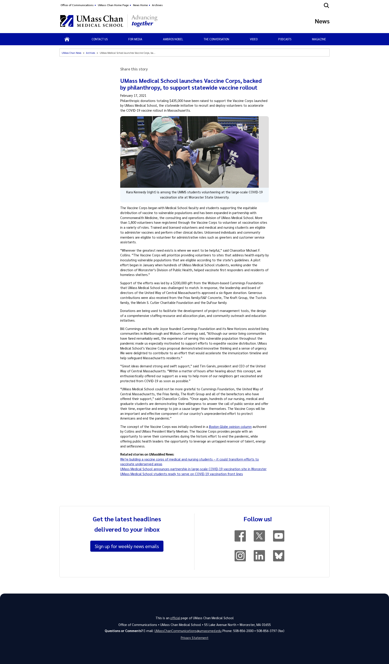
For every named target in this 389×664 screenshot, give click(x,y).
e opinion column (230, 427)
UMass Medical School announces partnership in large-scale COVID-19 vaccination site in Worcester (193, 469)
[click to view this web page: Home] (67, 39)
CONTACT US (100, 39)
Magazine (319, 39)
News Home (140, 5)
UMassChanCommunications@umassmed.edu (188, 631)
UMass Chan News (71, 52)
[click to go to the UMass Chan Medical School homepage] (91, 20)
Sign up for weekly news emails (127, 546)
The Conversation (216, 39)
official (175, 618)
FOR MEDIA (135, 39)
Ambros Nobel (173, 39)
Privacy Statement (194, 638)
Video (254, 39)
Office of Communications (77, 5)
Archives (157, 5)
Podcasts (284, 39)
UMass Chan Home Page (113, 5)
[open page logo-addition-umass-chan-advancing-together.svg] (144, 21)
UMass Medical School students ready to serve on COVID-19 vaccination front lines (181, 474)
